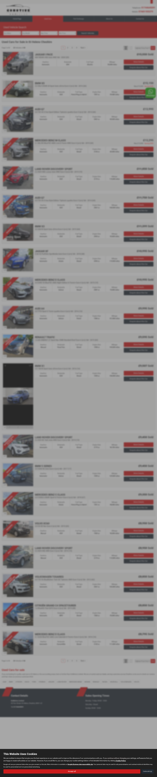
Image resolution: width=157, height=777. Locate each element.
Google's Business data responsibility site (80, 764)
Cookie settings (147, 771)
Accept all (72, 771)
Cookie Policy (121, 761)
